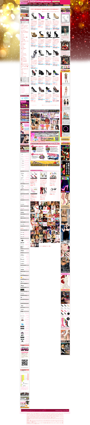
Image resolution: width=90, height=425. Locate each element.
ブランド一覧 (27, 343)
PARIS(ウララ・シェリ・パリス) (26, 208)
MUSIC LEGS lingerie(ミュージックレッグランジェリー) (25, 232)
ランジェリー (35, 3)
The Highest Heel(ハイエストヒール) (26, 281)
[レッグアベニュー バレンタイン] (41, 221)
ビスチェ (24, 11)
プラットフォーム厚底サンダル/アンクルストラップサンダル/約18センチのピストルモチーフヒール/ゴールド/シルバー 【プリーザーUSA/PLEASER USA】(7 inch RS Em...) (43, 181)
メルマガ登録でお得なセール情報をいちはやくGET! (37, 141)
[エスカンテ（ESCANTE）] (45, 221)
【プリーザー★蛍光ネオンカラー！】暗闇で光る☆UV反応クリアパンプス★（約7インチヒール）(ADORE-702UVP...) (41, 22)
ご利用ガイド (34, 5)
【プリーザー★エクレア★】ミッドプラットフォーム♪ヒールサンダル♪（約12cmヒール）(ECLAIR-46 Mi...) (41, 59)
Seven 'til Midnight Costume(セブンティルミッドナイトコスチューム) (25, 198)
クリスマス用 (23, 39)
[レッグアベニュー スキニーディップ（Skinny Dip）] (37, 217)
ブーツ (26, 11)
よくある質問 (29, 5)
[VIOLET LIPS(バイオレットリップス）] (49, 242)
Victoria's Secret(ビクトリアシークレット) (26, 301)
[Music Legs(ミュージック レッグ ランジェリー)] (53, 230)
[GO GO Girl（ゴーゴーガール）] (57, 230)
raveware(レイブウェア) (27, 326)
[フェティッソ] (57, 234)
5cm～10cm (22, 88)
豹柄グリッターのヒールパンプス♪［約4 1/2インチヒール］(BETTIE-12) (41, 95)
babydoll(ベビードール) (27, 285)
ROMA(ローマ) (28, 212)
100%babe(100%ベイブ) (27, 177)
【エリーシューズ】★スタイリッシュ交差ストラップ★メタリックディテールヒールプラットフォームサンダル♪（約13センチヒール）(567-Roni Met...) (34, 62)
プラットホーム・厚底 (24, 37)
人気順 (36, 9)
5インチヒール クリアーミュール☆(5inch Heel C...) (53, 192)
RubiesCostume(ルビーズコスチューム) (26, 277)
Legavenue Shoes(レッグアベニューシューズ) (25, 169)
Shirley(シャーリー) (27, 173)
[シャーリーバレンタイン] (32, 221)
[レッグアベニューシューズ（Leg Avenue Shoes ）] (45, 238)
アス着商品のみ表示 (55, 9)
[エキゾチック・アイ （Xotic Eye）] (37, 238)
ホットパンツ (54, 420)
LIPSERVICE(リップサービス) (27, 328)
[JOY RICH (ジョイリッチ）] (53, 238)
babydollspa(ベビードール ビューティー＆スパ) (25, 316)
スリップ (22, 11)
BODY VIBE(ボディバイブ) (27, 324)
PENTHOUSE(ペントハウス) (27, 269)
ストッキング (46, 3)
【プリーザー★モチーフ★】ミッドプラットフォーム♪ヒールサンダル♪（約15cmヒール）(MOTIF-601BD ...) (48, 59)
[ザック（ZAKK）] (32, 213)
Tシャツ (37, 420)
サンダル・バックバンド (24, 25)
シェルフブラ (52, 413)
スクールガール (23, 57)
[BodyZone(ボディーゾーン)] (45, 234)
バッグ (38, 423)
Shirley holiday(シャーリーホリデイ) (26, 179)
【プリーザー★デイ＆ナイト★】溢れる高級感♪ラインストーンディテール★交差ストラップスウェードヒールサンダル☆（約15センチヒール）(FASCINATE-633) (34, 23)
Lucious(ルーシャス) (27, 261)
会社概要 (39, 5)
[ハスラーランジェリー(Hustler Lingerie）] (57, 209)
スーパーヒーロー (23, 53)
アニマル (22, 72)
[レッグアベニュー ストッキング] (32, 217)
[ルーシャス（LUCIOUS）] (37, 209)
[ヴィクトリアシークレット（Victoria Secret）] (37, 221)
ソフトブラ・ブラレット (58, 413)
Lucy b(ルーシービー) (27, 309)
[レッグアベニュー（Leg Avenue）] (37, 205)
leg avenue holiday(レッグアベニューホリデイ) (25, 160)
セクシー (22, 52)
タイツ (51, 418)
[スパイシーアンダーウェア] (53, 234)
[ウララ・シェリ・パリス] (32, 238)
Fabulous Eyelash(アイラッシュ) (27, 313)
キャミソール (57, 414)
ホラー (22, 62)
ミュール (22, 24)
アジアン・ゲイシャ (24, 73)
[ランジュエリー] (49, 234)
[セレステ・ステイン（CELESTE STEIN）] (49, 238)
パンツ (51, 420)
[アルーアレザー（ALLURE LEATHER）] (32, 209)
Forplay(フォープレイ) (27, 185)
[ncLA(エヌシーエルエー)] (57, 242)
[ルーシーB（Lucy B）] (45, 209)
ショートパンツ (59, 420)
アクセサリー (57, 3)
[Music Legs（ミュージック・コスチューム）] (49, 230)
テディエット (38, 414)
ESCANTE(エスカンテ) (27, 202)
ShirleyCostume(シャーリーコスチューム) (26, 181)
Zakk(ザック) (28, 246)
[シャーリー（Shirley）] (49, 205)
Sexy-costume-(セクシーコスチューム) (26, 158)
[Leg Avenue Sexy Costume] (49, 213)
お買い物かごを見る (56, 2)
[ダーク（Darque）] (37, 213)
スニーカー (22, 34)
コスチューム (33, 420)
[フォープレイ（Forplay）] (41, 213)
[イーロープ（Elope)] (41, 238)
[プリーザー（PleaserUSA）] (53, 205)
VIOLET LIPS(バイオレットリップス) (26, 341)
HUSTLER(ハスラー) (27, 250)
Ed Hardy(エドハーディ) (27, 317)
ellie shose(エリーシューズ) (27, 267)
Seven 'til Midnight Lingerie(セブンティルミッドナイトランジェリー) (25, 196)
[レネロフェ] (45, 242)
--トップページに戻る (30, 3)
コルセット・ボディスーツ (51, 414)
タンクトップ (40, 420)
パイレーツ (22, 49)
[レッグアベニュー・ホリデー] (53, 217)
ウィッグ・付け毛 (34, 423)
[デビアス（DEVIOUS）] (41, 209)
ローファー (44, 417)
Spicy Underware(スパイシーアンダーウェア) (25, 319)
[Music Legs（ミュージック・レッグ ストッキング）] (45, 230)
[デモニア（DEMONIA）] (32, 205)
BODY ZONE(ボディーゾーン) (27, 220)
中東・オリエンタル (24, 60)
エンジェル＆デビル (24, 61)
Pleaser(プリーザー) (27, 254)
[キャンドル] (57, 217)
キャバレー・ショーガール (25, 65)
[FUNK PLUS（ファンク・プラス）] (32, 242)
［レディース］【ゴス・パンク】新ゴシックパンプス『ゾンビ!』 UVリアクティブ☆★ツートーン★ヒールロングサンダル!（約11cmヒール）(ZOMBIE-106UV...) (48, 23)
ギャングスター (23, 44)
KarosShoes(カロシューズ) (27, 273)
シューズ (41, 3)
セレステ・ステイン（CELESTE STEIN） (26, 332)
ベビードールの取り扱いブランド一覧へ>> (45, 246)
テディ (35, 414)
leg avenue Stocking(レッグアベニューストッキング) (25, 165)
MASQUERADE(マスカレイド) (27, 244)
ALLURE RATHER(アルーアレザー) (27, 224)
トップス (44, 420)
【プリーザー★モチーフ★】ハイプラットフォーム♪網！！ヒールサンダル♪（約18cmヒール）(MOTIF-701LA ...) (48, 79)
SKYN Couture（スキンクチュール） (26, 330)
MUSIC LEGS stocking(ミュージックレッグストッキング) (25, 236)
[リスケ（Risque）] (49, 209)
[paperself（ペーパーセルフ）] (32, 246)
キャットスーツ (23, 43)
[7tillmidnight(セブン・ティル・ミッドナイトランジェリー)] (41, 230)
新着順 (47, 9)
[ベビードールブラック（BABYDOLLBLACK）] (53, 242)
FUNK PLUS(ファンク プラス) (26, 339)
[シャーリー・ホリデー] (49, 217)
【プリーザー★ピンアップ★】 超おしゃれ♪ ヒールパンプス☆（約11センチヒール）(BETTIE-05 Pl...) (56, 96)
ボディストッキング (47, 418)
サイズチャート (23, 5)
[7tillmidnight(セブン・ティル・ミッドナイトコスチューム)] (32, 234)
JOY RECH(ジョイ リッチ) (27, 337)
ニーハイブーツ (23, 30)
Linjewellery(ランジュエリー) (27, 322)
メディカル (22, 47)
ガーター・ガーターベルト (56, 418)
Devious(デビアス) (27, 263)
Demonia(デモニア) (27, 259)
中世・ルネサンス (23, 48)
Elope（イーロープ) (26, 334)
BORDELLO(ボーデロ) (27, 257)
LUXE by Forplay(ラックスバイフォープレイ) (25, 187)
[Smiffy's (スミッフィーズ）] (41, 242)
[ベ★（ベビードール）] (45, 213)
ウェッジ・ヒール (23, 76)
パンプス (22, 38)
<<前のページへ (43, 11)
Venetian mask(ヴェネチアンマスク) (26, 297)
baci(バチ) (28, 191)
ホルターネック (48, 420)
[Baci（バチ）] (37, 234)
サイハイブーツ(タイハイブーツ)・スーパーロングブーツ (24, 32)
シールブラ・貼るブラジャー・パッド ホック (38, 413)
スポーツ (22, 56)
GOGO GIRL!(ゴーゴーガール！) (26, 216)
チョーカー (29, 423)
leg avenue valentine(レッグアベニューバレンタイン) (25, 162)
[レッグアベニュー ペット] (53, 213)
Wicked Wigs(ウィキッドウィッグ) (26, 293)
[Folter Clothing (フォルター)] (37, 230)
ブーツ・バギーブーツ (24, 26)
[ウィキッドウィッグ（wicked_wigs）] (53, 221)
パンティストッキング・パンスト (39, 418)
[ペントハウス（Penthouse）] (57, 221)
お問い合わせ (43, 5)
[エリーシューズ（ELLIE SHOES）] (45, 205)
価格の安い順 (39, 9)
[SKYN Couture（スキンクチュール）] (37, 242)
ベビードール (42, 414)
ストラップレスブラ (47, 413)
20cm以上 (22, 92)
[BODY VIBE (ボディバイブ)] (57, 238)
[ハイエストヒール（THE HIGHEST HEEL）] (41, 205)
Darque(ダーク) (28, 242)
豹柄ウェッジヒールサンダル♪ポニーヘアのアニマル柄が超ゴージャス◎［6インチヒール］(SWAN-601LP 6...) (34, 41)
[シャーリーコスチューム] (41, 217)
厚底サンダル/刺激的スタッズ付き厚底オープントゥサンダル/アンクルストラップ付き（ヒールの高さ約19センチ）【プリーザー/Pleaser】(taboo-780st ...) (56, 41)
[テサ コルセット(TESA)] (45, 217)
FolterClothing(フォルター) (27, 305)
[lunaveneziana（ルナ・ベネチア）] (37, 246)
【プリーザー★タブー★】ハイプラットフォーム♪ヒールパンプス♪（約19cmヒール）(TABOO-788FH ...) (34, 79)
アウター (52, 3)
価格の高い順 (44, 9)
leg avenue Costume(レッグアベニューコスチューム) (25, 156)
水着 (30, 420)
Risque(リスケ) (28, 175)
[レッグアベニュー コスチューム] (57, 213)
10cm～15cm (23, 89)
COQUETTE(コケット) (27, 240)
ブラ (31, 413)
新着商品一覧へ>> (63, 23)
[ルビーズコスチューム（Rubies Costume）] (41, 234)
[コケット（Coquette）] (57, 205)
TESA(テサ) (28, 204)
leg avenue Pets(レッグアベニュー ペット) (25, 167)
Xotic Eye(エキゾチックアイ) (26, 289)
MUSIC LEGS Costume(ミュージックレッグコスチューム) (25, 234)
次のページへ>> (57, 11)
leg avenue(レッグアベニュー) (26, 154)
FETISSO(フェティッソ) (27, 228)
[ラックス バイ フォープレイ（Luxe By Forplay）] (49, 221)
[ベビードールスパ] (32, 230)
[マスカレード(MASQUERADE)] (53, 209)
